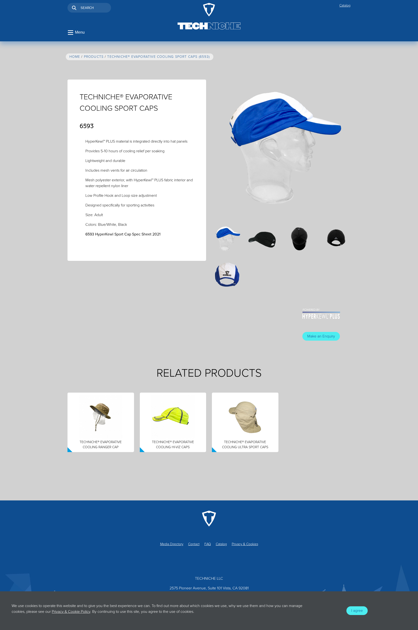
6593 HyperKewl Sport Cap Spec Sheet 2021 (122, 234)
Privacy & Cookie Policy (71, 611)
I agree (357, 610)
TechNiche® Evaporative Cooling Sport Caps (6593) (158, 57)
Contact (194, 544)
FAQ (207, 544)
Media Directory (171, 544)
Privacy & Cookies (245, 544)
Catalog (345, 5)
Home (74, 57)
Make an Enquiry (321, 336)
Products (94, 57)
